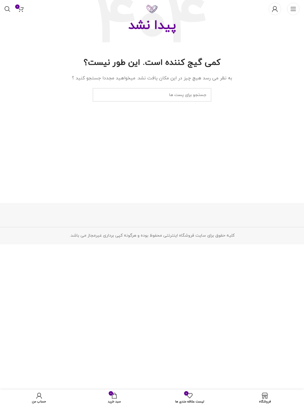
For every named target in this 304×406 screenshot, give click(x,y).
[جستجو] (7, 9)
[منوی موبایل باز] (293, 9)
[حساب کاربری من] (275, 9)
